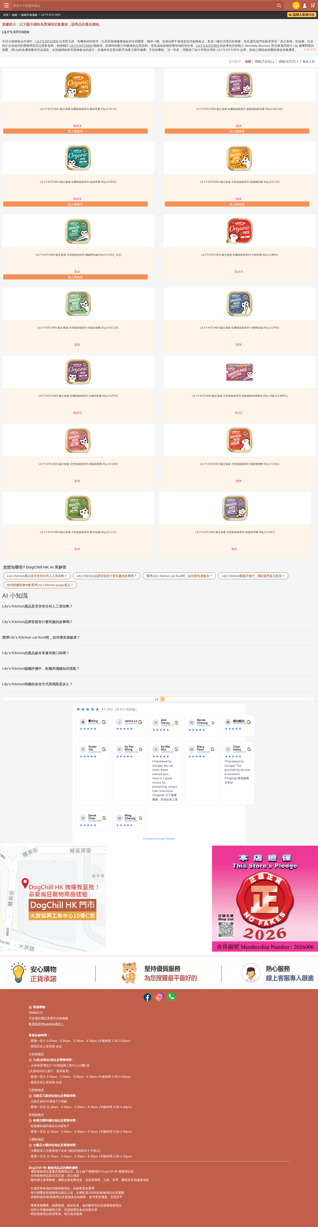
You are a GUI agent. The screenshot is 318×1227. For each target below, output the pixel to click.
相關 (248, 61)
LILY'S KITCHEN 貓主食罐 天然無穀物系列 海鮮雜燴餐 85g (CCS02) (239, 464)
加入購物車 (75, 131)
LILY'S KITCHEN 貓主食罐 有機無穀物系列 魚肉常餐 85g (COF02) (78, 181)
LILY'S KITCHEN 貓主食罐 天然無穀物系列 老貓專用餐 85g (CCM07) (235, 532)
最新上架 (309, 61)
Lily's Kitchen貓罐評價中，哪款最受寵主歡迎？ (253, 576)
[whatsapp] (171, 1000)
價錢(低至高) (289, 61)
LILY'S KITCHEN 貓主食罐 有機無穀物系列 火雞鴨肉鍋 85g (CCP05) (239, 327)
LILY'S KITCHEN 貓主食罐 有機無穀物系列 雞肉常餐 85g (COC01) (78, 109)
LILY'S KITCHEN (50, 14)
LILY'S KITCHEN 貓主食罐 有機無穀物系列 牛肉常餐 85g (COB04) (239, 254)
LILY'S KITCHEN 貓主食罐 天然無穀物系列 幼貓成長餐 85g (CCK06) (78, 464)
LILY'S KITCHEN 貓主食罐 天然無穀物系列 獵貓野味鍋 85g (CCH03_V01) (78, 254)
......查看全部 (307, 49)
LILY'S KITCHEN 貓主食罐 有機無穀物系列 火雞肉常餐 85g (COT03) (78, 395)
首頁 (5, 14)
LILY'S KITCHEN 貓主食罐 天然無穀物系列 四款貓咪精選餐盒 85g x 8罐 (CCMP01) (240, 395)
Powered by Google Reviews (159, 838)
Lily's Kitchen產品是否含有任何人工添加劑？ (37, 576)
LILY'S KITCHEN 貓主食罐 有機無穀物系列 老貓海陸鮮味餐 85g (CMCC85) (239, 109)
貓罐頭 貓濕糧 (29, 14)
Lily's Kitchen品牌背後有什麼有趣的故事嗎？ (107, 576)
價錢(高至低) (265, 61)
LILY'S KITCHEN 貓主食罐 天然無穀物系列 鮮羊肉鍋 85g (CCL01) (78, 532)
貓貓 (14, 14)
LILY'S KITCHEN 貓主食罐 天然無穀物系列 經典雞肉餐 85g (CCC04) (239, 181)
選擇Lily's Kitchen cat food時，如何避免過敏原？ (179, 576)
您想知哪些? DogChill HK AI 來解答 (34, 567)
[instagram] (159, 1000)
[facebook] (147, 1000)
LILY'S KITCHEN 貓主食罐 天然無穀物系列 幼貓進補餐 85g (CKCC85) (78, 327)
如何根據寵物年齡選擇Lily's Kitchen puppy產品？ (40, 585)
